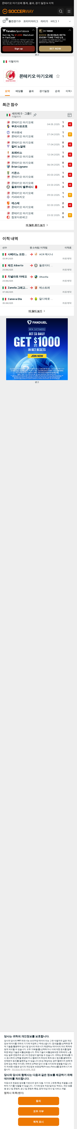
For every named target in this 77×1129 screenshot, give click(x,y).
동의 (38, 1101)
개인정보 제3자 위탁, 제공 (23, 1069)
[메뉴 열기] (69, 11)
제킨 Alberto (15, 265)
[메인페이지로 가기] (20, 11)
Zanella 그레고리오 (19, 287)
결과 (31, 91)
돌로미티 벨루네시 (50, 265)
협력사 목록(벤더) (14, 1092)
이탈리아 (14, 61)
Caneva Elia (15, 299)
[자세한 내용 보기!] (37, 124)
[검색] (60, 11)
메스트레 (44, 287)
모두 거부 (38, 1111)
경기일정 (44, 91)
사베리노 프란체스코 (20, 254)
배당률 (19, 91)
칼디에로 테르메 (49, 299)
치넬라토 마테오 (17, 276)
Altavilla (43, 276)
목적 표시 (38, 1121)
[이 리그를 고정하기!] (35, 115)
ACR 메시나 (46, 254)
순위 (57, 91)
